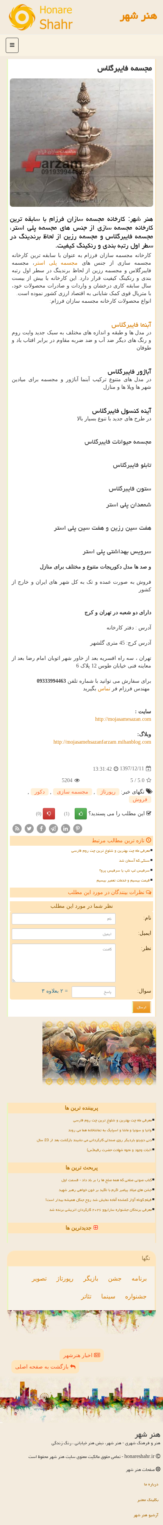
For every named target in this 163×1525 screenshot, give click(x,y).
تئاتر (86, 1296)
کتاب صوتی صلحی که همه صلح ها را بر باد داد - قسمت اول (106, 1180)
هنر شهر (138, 15)
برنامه (139, 1278)
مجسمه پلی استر (56, 263)
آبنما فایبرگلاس (131, 324)
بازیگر (90, 1278)
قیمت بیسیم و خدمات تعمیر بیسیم (123, 880)
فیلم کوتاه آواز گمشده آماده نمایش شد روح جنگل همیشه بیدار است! (98, 1200)
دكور (39, 792)
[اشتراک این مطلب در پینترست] (77, 828)
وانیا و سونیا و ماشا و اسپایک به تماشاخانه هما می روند (110, 1130)
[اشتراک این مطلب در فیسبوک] (41, 828)
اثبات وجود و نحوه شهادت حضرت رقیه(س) (119, 1150)
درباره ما (151, 1484)
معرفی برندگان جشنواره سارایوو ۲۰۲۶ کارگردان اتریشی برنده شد (100, 1210)
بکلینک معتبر (147, 1500)
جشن (115, 1278)
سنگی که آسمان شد (134, 860)
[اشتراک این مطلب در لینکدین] (65, 828)
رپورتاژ (108, 792)
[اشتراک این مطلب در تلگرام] (53, 828)
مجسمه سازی (72, 792)
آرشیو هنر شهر (145, 1515)
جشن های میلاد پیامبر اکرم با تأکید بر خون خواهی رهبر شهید (105, 1190)
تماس (104, 688)
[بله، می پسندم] (81, 813)
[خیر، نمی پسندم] (49, 813)
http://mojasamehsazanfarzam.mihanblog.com (102, 742)
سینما (108, 1296)
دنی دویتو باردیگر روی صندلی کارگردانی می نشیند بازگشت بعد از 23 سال (94, 1140)
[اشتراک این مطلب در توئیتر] (29, 828)
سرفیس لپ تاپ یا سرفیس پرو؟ (124, 870)
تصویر (39, 1278)
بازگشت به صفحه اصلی (42, 1367)
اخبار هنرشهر (78, 1355)
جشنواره (136, 1296)
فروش (140, 799)
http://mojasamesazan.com (123, 719)
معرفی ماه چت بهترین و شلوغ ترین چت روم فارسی (110, 850)
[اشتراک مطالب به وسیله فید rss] (17, 828)
